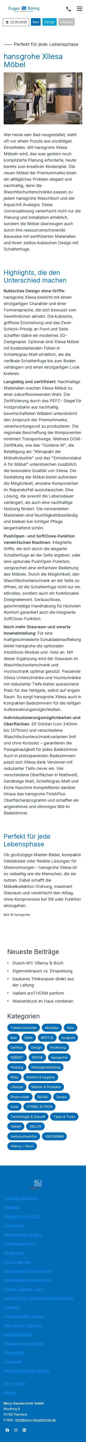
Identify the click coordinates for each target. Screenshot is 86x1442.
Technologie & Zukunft (28, 1117)
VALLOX (35, 1126)
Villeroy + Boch (22, 1146)
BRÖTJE (47, 1038)
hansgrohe (59, 1057)
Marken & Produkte (46, 1087)
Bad (36, 22)
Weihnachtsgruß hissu (23, 1234)
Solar (14, 1107)
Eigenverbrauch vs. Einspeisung (42, 971)
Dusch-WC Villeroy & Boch (37, 963)
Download (12, 1361)
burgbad (68, 1038)
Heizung (17, 1067)
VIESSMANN (54, 1136)
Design (49, 22)
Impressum (13, 1225)
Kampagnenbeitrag (45, 1067)
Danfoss (17, 1047)
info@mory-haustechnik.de (35, 1420)
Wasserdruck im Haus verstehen (42, 1001)
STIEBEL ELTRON (39, 1107)
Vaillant (16, 1126)
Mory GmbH (14, 1383)
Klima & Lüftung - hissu (24, 1289)
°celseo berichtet (24, 1028)
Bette (29, 1038)
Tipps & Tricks (64, 1117)
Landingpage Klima (20, 1243)
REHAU (43, 1097)
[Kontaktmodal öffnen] (68, 9)
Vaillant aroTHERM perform (38, 993)
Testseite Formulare (21, 1198)
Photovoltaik (20, 1097)
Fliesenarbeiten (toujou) (24, 1316)
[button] (79, 9)
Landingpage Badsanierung (27, 1280)
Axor (70, 1028)
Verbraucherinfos (24, 1136)
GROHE (37, 1057)
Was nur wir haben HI (23, 1325)
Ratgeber (11, 1207)
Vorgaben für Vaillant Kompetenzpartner (39, 1298)
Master (10, 1392)
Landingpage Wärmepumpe (27, 1271)
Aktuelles (52, 1028)
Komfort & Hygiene (41, 1077)
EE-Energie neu (17, 1262)
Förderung (58, 1047)
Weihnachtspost (17, 1334)
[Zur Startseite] (27, 9)
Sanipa (61, 1097)
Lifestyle (66, 22)
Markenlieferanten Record (27, 1370)
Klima (14, 1077)
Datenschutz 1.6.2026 (22, 1216)
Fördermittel (14, 1352)
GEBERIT (17, 1057)
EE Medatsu (14, 1252)
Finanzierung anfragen (23, 1343)
